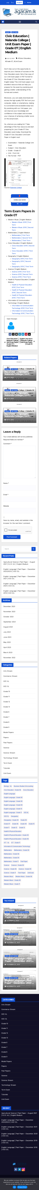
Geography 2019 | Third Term (22, 266)
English (19, 2)
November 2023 (9, 612)
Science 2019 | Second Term (22, 274)
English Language (9, 793)
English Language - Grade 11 (13, 812)
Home (29, 2)
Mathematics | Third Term (21, 240)
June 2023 (7, 637)
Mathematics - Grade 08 (11, 854)
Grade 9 (6, 727)
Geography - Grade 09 (11, 820)
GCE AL (6, 681)
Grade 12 (6, 702)
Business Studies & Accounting (23, 786)
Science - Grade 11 (10, 873)
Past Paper (24, 861)
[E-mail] (8, 332)
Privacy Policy (22, 1187)
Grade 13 (6, 707)
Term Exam (7, 763)
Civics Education (28, 790)
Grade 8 (6, 722)
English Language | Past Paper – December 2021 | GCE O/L (18, 961)
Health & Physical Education (12, 831)
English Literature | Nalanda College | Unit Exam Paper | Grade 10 (26, 341)
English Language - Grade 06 (13, 797)
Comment (7, 444)
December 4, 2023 (13, 920)
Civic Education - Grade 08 (12, 790)
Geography (14, 816)
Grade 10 (6, 691)
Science (6, 748)
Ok (14, 1187)
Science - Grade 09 (25, 869)
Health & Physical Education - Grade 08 (16, 839)
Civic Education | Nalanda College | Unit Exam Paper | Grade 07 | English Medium (13, 342)
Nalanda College (16, 188)
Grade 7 (8, 32)
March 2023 (7, 652)
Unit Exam (15, 32)
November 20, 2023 (13, 942)
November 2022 (9, 658)
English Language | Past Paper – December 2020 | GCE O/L (19, 983)
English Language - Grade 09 (13, 805)
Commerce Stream (10, 676)
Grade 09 (24, 824)
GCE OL (6, 686)
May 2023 (7, 642)
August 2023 (8, 627)
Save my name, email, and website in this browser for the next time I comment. (18, 521)
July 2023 (7, 632)
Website (6, 506)
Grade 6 (6, 712)
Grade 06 (24, 820)
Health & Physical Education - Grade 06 (16, 835)
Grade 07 (7, 824)
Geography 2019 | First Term (22, 259)
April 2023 (7, 647)
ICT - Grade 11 (15, 842)
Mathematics (8, 850)
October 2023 (8, 617)
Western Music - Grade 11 (12, 884)
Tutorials (6, 768)
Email (5, 495)
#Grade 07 (9, 61)
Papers (6, 737)
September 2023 (9, 622)
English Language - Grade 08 (13, 801)
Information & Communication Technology (17, 846)
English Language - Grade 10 (13, 809)
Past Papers (7, 743)
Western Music (8, 876)
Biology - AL (8, 786)
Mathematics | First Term (21, 235)
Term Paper (21, 873)
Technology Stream (10, 758)
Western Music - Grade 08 (24, 876)
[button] (36, 22)
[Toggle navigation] (20, 21)
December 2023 (9, 606)
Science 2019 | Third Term (21, 277)
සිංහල (12, 2)
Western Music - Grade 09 (12, 880)
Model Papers (8, 732)
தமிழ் (8, 2)
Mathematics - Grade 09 (11, 857)
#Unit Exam (18, 61)
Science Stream (9, 753)
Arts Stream (7, 671)
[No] (37, 1184)
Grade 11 (7, 369)
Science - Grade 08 (10, 869)
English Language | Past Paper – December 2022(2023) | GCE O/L (18, 939)
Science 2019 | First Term (21, 272)
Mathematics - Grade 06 (21, 850)
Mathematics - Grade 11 (11, 861)
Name (6, 483)
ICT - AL (6, 842)
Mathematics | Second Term (22, 238)
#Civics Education (24, 58)
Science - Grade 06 (17, 865)
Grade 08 (15, 824)
